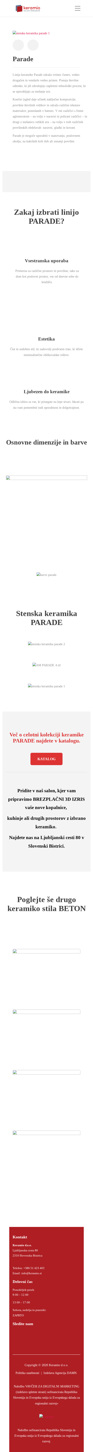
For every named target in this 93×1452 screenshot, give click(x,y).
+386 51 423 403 (33, 1268)
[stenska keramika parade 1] (31, 33)
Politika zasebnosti (27, 1373)
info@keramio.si (31, 1273)
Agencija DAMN (66, 1373)
